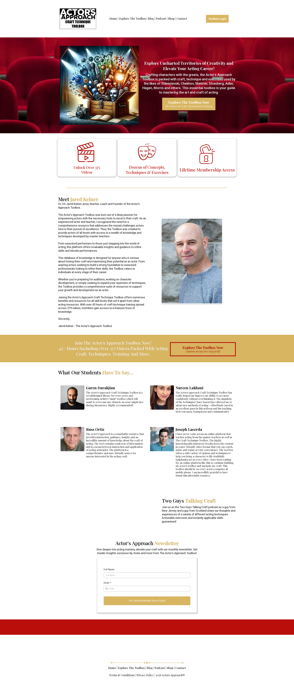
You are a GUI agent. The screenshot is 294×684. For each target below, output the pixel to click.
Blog (151, 18)
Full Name (109, 569)
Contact (182, 18)
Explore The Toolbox (132, 18)
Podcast (161, 18)
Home (113, 18)
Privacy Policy (145, 675)
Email (107, 582)
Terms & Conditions (122, 675)
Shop (171, 18)
